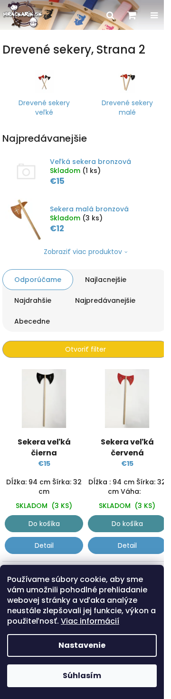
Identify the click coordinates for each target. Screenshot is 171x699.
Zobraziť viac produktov (83, 251)
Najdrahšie (32, 300)
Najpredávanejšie (105, 300)
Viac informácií (90, 621)
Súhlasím (82, 675)
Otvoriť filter (85, 349)
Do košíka (44, 523)
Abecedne (32, 321)
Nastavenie (81, 645)
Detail (44, 545)
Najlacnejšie (105, 279)
